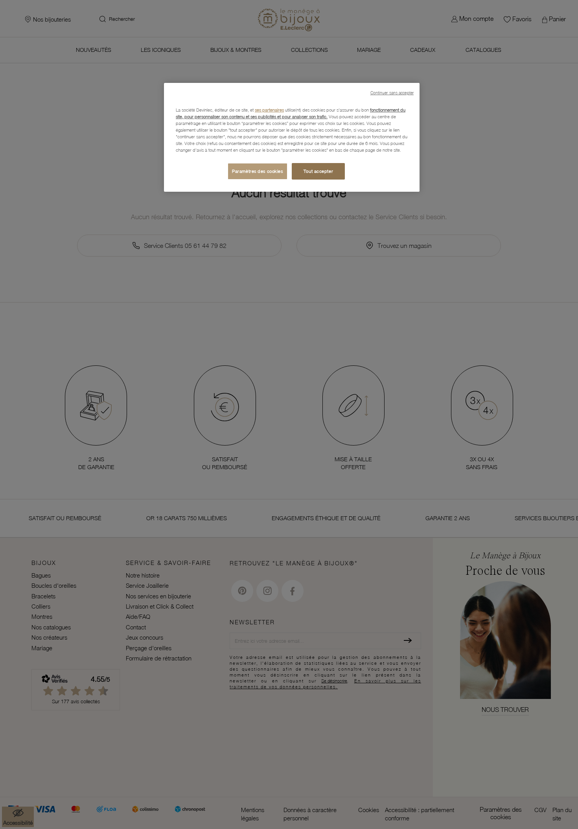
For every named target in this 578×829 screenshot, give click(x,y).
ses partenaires (269, 109)
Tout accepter (318, 171)
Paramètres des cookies (257, 171)
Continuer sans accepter (392, 92)
